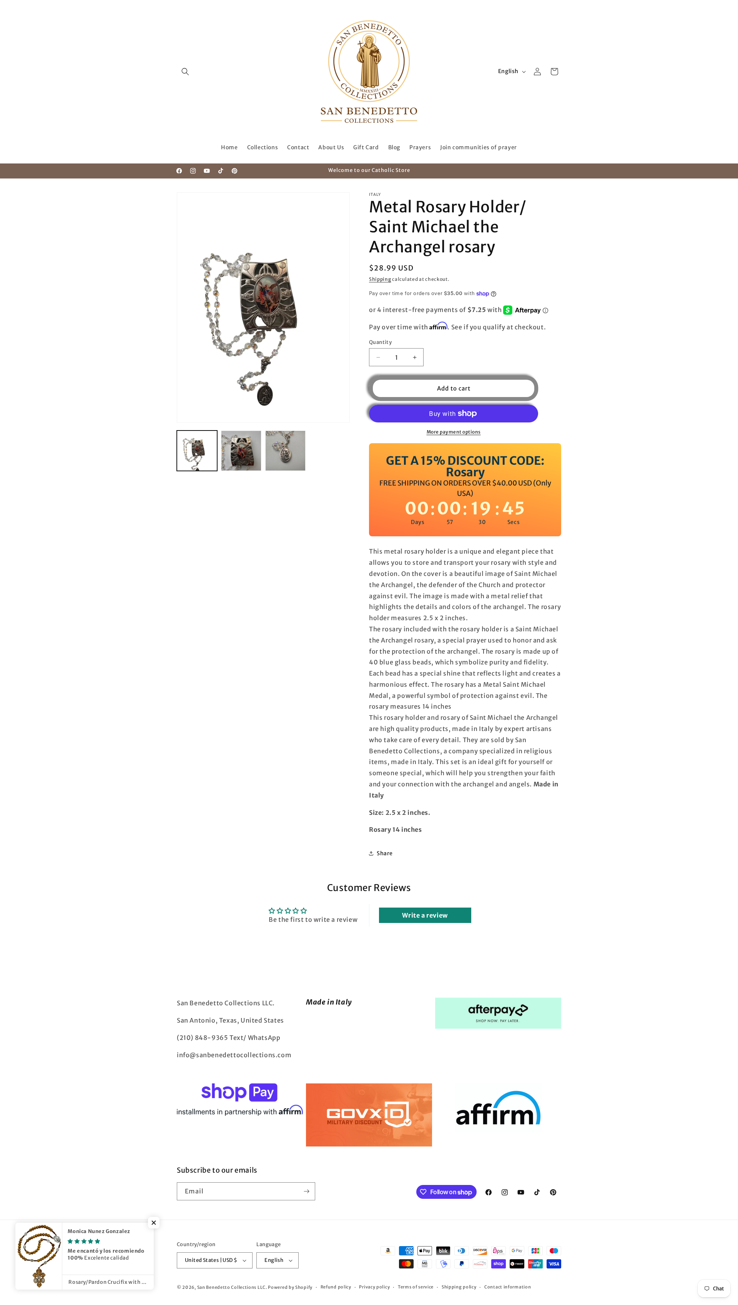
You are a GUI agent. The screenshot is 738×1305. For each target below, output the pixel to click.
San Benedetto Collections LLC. (232, 1287)
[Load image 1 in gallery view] (197, 451)
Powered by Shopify (290, 1287)
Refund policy (336, 1287)
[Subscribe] (306, 1191)
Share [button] (385, 853)
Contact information (507, 1287)
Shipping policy (459, 1287)
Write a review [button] (424, 915)
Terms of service (416, 1287)
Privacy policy (374, 1287)
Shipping (380, 279)
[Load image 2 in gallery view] (241, 451)
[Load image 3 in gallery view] (285, 451)
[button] (185, 71)
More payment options (454, 432)
